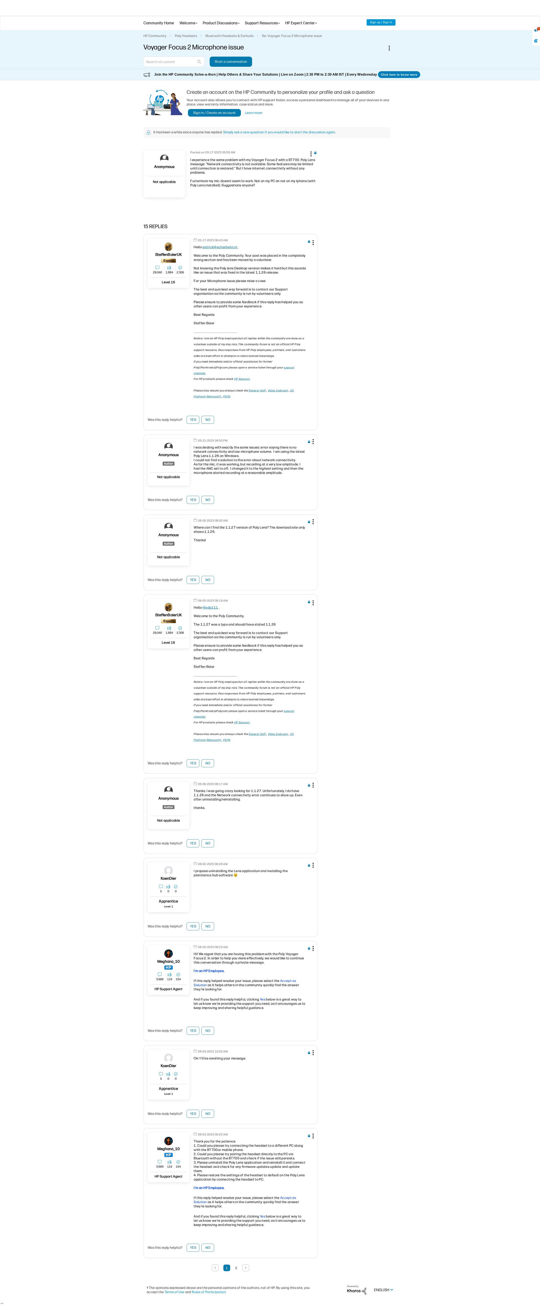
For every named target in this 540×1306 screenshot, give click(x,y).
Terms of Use (175, 1292)
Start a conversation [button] (231, 62)
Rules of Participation (209, 1292)
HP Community (154, 36)
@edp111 (210, 607)
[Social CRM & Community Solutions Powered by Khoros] (356, 1289)
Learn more (253, 113)
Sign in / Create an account (214, 113)
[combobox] (174, 62)
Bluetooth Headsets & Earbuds (229, 36)
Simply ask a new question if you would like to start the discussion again (279, 132)
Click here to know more (399, 74)
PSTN (226, 396)
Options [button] (391, 48)
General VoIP (257, 390)
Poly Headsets (186, 36)
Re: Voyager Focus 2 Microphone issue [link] (292, 36)
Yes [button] (193, 420)
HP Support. (242, 378)
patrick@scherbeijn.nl (219, 247)
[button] (310, 153)
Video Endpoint (278, 390)
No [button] (208, 420)
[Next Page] (245, 1267)
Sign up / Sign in (381, 22)
